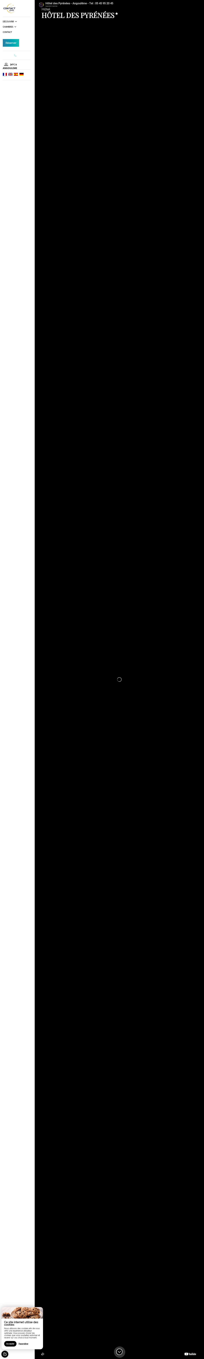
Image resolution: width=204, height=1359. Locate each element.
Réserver (11, 42)
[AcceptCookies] (4, 1354)
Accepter (10, 1344)
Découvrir (8, 21)
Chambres (8, 27)
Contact (7, 32)
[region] (22, 1328)
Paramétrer (23, 1344)
